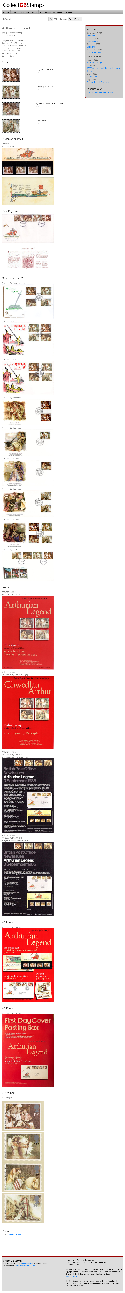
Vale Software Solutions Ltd (25, 1266)
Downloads (59, 12)
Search (16, 12)
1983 (108, 92)
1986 (96, 92)
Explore (26, 12)
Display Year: (62, 19)
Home (7, 12)
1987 (92, 92)
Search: (8, 19)
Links (35, 12)
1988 (88, 92)
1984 (104, 92)
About (69, 12)
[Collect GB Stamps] (25, 5)
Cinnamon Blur (27, 1263)
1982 (112, 92)
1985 (100, 92)
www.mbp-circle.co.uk (73, 1276)
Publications (46, 12)
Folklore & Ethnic (14, 1234)
